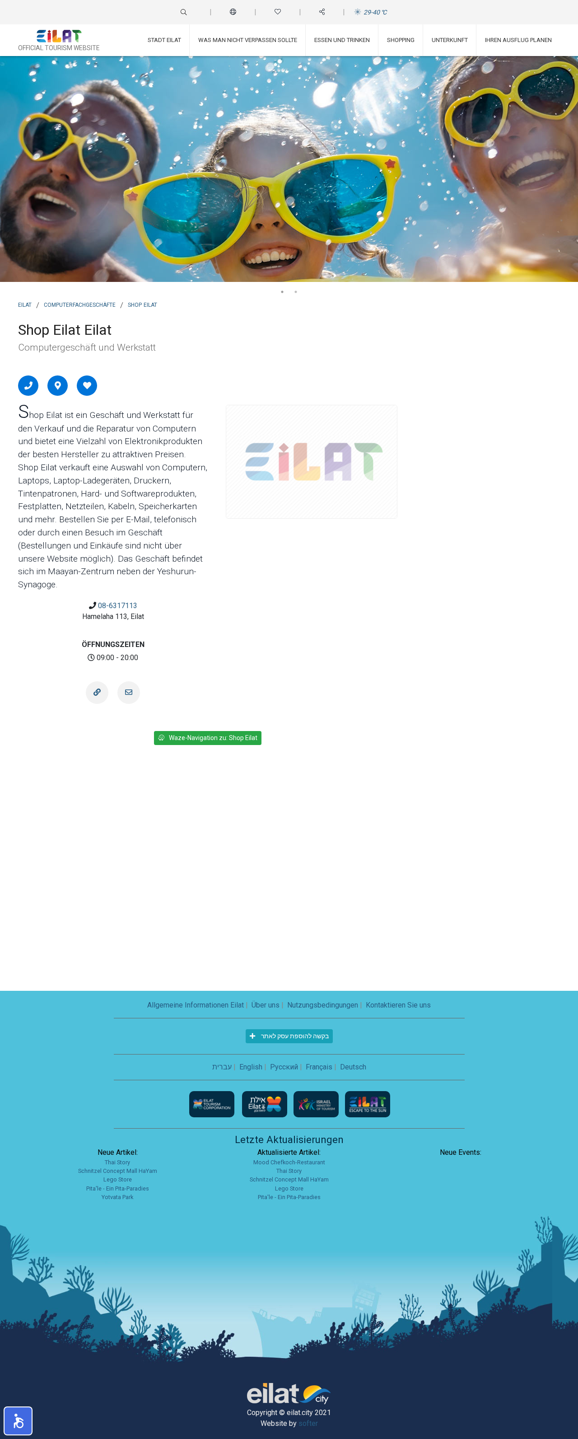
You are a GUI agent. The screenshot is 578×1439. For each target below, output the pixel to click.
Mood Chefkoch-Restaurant (289, 1162)
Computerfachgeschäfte (80, 304)
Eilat (25, 304)
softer (308, 1423)
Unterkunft (450, 40)
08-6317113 (117, 605)
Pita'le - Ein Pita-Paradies (117, 1188)
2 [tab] (295, 291)
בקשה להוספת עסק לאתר (294, 1036)
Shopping (401, 40)
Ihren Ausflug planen (518, 40)
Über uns (266, 1005)
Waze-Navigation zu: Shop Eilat (213, 737)
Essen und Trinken (342, 40)
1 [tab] (282, 291)
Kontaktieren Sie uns (398, 1005)
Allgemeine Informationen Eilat (195, 1005)
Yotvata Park (117, 1197)
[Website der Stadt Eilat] (265, 1103)
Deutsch (353, 1067)
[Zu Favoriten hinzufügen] (87, 385)
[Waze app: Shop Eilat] (58, 385)
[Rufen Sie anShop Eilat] (28, 385)
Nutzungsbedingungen (322, 1005)
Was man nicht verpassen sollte (247, 40)
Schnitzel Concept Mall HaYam (117, 1170)
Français (319, 1067)
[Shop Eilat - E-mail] (128, 692)
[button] (18, 1420)
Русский (284, 1067)
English (250, 1067)
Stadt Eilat (164, 40)
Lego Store (117, 1179)
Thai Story (117, 1162)
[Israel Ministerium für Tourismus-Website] (317, 1103)
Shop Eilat (142, 304)
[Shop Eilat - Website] (97, 692)
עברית (222, 1067)
